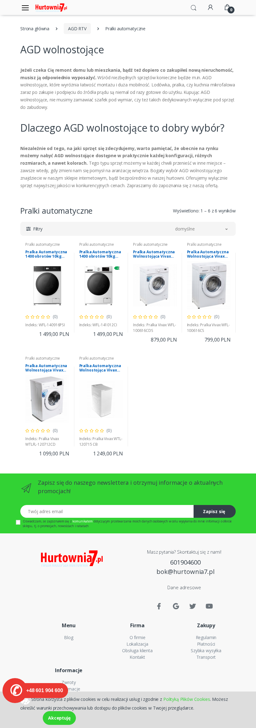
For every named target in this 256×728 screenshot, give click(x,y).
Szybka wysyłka (206, 650)
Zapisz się (214, 511)
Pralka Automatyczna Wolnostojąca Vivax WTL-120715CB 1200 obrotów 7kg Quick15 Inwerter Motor (100, 368)
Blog (68, 637)
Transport (206, 657)
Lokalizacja (137, 644)
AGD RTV (77, 29)
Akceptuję (59, 718)
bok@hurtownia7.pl (185, 571)
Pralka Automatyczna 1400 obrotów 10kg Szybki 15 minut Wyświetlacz (46, 254)
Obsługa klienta (137, 650)
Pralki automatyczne (42, 244)
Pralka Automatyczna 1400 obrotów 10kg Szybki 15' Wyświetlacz (101, 254)
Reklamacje (68, 689)
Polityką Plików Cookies (186, 699)
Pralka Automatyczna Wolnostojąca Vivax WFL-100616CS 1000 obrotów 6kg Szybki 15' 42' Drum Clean (208, 254)
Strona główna (34, 29)
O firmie (137, 637)
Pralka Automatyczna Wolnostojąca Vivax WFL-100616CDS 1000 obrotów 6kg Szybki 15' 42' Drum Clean (154, 254)
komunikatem (82, 521)
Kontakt (137, 657)
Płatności (206, 644)
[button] (193, 7)
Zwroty (69, 682)
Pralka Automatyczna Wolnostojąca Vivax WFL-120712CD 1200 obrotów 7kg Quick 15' (46, 368)
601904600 (185, 562)
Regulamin (206, 637)
